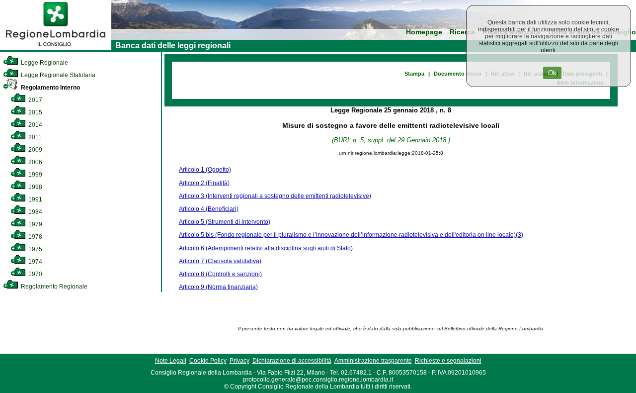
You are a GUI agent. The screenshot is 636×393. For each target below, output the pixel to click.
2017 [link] (34, 100)
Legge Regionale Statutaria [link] (57, 75)
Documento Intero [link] (457, 74)
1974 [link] (34, 261)
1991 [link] (34, 199)
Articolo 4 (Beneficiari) (208, 208)
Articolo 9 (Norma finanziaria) (218, 287)
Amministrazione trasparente (373, 360)
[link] (55, 47)
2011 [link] (34, 137)
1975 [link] (34, 249)
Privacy (239, 360)
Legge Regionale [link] (43, 62)
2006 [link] (34, 162)
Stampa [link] (414, 74)
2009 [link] (34, 149)
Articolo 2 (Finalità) (204, 183)
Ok (552, 73)
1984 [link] (34, 211)
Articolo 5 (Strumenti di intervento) (224, 221)
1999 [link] (34, 174)
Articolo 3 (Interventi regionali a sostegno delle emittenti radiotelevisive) (275, 196)
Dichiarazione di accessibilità (291, 360)
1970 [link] (34, 274)
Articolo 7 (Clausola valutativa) (220, 261)
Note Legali (170, 360)
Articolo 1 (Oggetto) (205, 169)
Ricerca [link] (462, 32)
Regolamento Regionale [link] (53, 286)
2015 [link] (34, 112)
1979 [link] (34, 224)
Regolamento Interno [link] (49, 87)
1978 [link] (34, 236)
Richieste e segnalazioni (448, 360)
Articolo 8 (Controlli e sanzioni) (220, 274)
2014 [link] (34, 124)
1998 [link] (34, 187)
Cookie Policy (208, 360)
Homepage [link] (424, 32)
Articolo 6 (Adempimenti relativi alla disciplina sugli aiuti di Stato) (266, 248)
